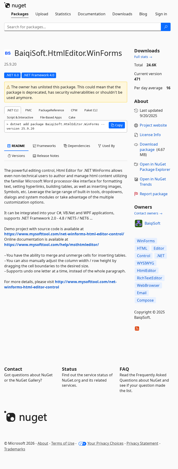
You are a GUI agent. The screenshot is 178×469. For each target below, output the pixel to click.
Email (141, 292)
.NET (161, 255)
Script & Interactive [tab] (20, 117)
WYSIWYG (145, 263)
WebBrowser (148, 285)
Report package (154, 193)
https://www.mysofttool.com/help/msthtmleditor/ (51, 244)
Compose (145, 300)
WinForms (146, 240)
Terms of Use (62, 443)
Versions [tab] (18, 155)
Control (143, 255)
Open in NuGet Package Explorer (155, 167)
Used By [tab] (108, 146)
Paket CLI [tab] (90, 110)
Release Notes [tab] (47, 155)
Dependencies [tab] (78, 146)
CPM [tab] (74, 110)
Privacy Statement (142, 443)
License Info (150, 134)
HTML (142, 248)
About (43, 443)
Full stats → (143, 56)
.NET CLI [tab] (12, 110)
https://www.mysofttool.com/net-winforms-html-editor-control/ (64, 233)
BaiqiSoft (152, 223)
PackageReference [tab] (51, 110)
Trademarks (14, 449)
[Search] (166, 27)
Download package (149, 147)
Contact (13, 369)
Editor (159, 248)
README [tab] (18, 146)
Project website (153, 125)
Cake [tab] (72, 117)
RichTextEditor (149, 278)
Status (69, 369)
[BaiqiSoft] (138, 223)
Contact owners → (148, 213)
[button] (117, 125)
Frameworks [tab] (46, 146)
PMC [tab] (28, 110)
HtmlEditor (146, 270)
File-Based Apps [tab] (51, 117)
